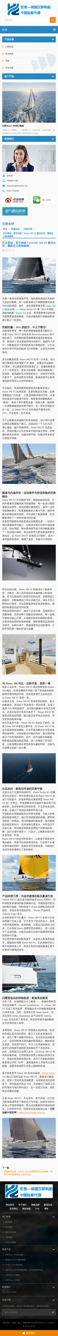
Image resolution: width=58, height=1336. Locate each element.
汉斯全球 (28, 229)
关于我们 (22, 1205)
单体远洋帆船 (10, 1242)
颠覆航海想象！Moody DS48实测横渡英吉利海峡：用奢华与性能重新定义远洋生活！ (28, 1173)
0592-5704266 (11, 1292)
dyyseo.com (46, 1323)
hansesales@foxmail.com (17, 186)
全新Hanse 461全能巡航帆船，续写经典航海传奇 (24, 1270)
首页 (5, 229)
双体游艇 (9, 68)
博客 (46, 1209)
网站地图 (26, 1209)
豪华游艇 (8, 1222)
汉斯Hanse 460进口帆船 (13, 126)
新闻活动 (15, 229)
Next (53, 101)
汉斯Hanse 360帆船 (12, 1280)
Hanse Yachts (48, 1073)
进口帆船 (8, 1227)
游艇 (7, 61)
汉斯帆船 (9, 47)
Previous (5, 101)
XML (37, 1209)
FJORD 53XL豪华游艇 (14, 1265)
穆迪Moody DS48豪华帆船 (15, 1260)
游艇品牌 (35, 1205)
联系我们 (14, 1209)
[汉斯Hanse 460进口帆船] (29, 102)
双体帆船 (9, 54)
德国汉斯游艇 (10, 1232)
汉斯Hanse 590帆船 (12, 1275)
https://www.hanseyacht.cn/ (32, 1112)
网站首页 (10, 1205)
